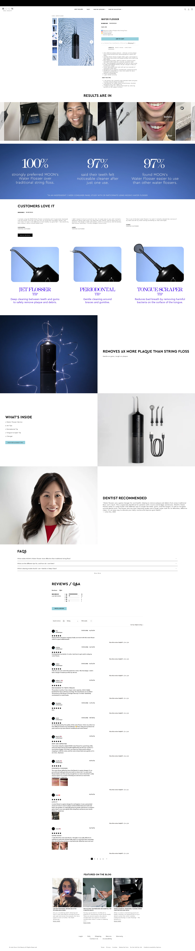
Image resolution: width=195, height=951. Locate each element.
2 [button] (94, 858)
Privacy (108, 947)
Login (81, 936)
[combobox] (136, 625)
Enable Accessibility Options (152, 947)
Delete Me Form (123, 947)
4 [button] (100, 858)
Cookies (114, 947)
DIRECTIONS (128, 47)
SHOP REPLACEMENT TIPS (15, 442)
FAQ (88, 936)
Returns (109, 936)
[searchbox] (57, 621)
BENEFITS (111, 47)
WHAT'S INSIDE (119, 47)
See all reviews (25, 235)
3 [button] (97, 858)
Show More (97, 573)
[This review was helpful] (124, 642)
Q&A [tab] (60, 590)
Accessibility (107, 938)
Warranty (119, 936)
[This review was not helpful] (127, 642)
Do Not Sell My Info (136, 947)
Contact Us (94, 938)
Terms (102, 947)
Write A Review (59, 608)
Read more (61, 752)
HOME (53, 15)
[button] (99, 9)
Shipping (98, 936)
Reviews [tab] (54, 590)
